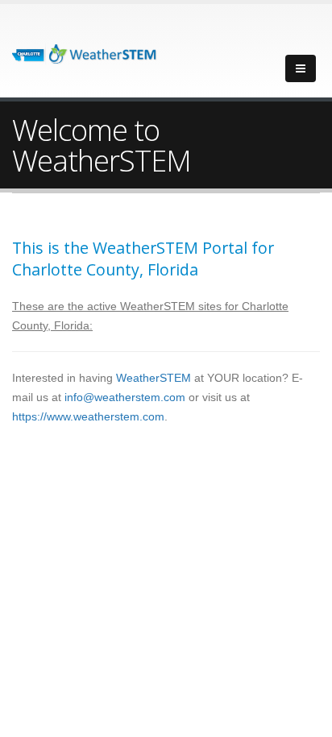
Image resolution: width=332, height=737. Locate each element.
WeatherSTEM (153, 377)
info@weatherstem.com (124, 397)
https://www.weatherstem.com (88, 416)
